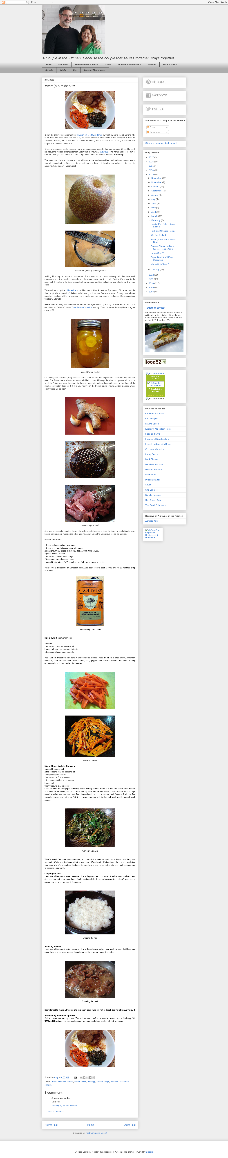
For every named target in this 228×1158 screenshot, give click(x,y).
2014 (151, 170)
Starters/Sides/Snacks (86, 64)
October (155, 186)
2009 (151, 287)
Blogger (149, 1152)
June (154, 203)
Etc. (75, 70)
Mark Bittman (151, 459)
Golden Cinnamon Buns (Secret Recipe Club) (162, 247)
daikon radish (80, 1081)
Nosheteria (150, 474)
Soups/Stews (170, 64)
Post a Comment (56, 1111)
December (156, 178)
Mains (108, 64)
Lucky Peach (151, 454)
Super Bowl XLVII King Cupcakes (162, 258)
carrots (70, 1081)
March (154, 216)
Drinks (63, 70)
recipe (106, 1081)
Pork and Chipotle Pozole (163, 231)
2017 (151, 157)
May (153, 207)
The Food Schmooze (155, 505)
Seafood (151, 64)
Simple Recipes (153, 495)
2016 (151, 161)
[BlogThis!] (84, 1077)
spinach (48, 1085)
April (153, 212)
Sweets (49, 70)
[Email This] (81, 1077)
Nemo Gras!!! (157, 253)
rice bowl (114, 1081)
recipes (159, 395)
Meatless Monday (154, 464)
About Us (63, 64)
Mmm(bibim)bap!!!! (160, 264)
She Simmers (152, 490)
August (155, 195)
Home (48, 64)
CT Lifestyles (151, 418)
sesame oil (125, 1081)
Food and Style (152, 434)
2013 (151, 174)
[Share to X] (87, 1077)
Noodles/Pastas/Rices (129, 64)
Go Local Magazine (154, 449)
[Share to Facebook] (90, 1077)
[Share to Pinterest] (93, 1077)
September (157, 190)
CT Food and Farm (154, 413)
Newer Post (51, 1125)
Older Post (129, 1125)
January (155, 269)
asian (54, 1081)
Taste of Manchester (94, 70)
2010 (151, 283)
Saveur (148, 484)
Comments (154, 132)
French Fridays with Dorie (158, 444)
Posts (152, 127)
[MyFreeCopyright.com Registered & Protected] (152, 537)
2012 (151, 275)
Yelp (156, 521)
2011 (151, 279)
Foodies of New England (157, 439)
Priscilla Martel (152, 479)
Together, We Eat (155, 307)
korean (100, 1081)
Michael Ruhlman (153, 469)
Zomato (149, 521)
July (153, 199)
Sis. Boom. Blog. (153, 500)
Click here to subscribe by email (161, 143)
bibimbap (104, 152)
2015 (151, 166)
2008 (151, 291)
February (156, 220)
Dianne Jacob (152, 423)
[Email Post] (75, 1077)
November (156, 182)
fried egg (91, 1081)
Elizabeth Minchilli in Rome (158, 429)
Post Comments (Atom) (96, 1133)
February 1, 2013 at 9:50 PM (64, 1105)
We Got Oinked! (158, 235)
